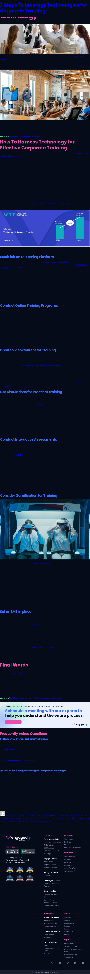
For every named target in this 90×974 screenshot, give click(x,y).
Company (67, 917)
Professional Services (72, 848)
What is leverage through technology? (23, 821)
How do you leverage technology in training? (30, 818)
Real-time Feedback (51, 851)
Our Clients (68, 920)
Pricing (66, 935)
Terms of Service (70, 946)
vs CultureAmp (69, 857)
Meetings (47, 854)
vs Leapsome (69, 862)
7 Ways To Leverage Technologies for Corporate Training (43, 8)
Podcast (47, 953)
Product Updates (50, 923)
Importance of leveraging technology (61, 818)
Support (67, 929)
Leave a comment (44, 821)
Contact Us (68, 932)
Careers (67, 926)
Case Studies (49, 934)
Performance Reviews (52, 842)
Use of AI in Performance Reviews (25, 136)
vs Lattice (68, 865)
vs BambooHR (69, 871)
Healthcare (68, 842)
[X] (52, 963)
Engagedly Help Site (51, 926)
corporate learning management (67, 815)
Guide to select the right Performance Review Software (36, 698)
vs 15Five (67, 859)
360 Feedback (49, 848)
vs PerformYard (70, 868)
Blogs (46, 945)
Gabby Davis (10, 815)
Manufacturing (69, 845)
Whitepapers (49, 937)
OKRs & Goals (49, 845)
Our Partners (69, 923)
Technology (68, 839)
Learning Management (46, 815)
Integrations (48, 920)
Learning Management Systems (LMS (20, 760)
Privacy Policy (69, 944)
